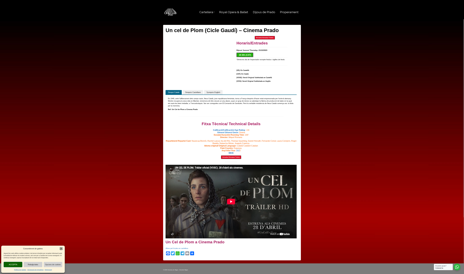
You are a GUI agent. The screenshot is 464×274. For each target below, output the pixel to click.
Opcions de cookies (53, 264)
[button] (61, 248)
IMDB (231, 153)
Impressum (48, 270)
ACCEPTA (13, 264)
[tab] (174, 92)
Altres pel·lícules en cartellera (177, 248)
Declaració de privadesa (35, 270)
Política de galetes (20, 270)
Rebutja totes (33, 264)
